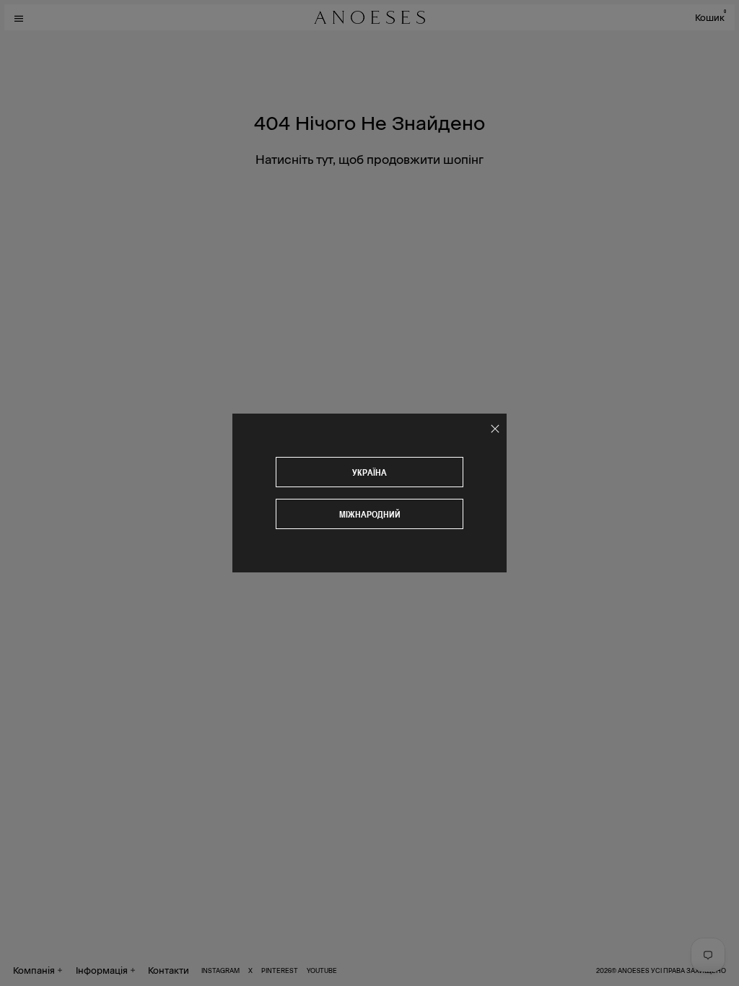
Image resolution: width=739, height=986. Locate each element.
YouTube (322, 970)
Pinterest (279, 970)
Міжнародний (370, 514)
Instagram (220, 970)
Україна (369, 472)
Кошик (710, 17)
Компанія (34, 970)
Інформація (102, 970)
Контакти (168, 970)
